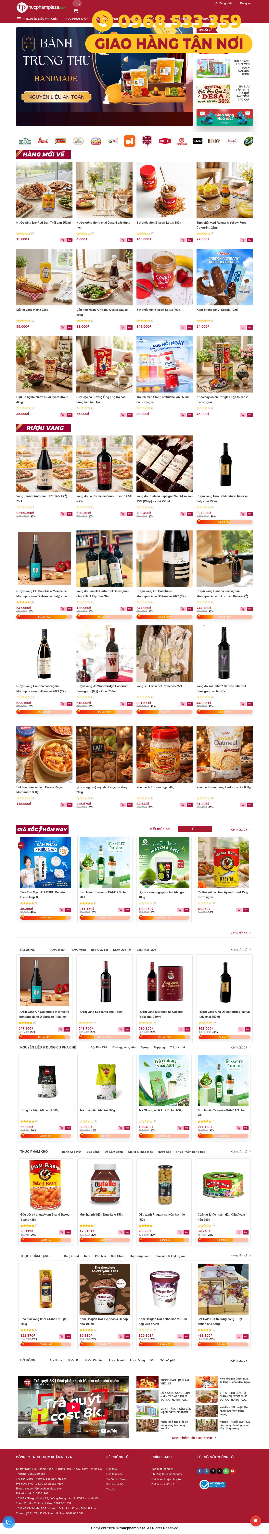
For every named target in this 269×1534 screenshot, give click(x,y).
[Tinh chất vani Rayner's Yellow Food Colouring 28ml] (225, 190)
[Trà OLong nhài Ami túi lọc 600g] (164, 1080)
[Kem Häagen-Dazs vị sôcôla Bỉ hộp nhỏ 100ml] (105, 1289)
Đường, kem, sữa (124, 1047)
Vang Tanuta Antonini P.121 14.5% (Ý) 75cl (41, 498)
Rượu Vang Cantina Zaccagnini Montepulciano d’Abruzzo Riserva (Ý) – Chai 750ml (223, 593)
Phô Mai (100, 1256)
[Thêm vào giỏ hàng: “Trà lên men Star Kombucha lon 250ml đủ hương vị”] (190, 415)
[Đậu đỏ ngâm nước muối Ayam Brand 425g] (44, 364)
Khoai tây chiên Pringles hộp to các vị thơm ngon (222, 399)
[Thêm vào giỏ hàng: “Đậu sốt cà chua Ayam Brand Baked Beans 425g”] (68, 1232)
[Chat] (255, 1520)
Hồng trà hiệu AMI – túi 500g (39, 1110)
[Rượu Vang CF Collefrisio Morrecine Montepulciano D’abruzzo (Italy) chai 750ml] (44, 558)
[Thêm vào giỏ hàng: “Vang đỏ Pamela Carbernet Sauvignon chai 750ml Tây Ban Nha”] (130, 609)
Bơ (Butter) (71, 1256)
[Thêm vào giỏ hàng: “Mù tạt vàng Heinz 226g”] (69, 327)
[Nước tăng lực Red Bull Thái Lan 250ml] (44, 190)
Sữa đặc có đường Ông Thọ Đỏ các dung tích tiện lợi (100, 399)
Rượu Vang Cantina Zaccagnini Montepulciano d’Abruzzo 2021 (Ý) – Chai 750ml (41, 688)
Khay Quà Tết (122, 949)
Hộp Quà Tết (99, 949)
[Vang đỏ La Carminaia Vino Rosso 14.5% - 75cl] (104, 463)
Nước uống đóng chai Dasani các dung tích (103, 225)
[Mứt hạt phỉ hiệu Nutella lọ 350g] (105, 1185)
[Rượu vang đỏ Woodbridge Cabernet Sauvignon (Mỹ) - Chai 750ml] (104, 653)
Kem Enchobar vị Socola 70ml (217, 309)
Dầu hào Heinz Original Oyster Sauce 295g (102, 312)
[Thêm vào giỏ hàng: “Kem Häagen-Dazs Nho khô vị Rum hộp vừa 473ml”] (186, 1336)
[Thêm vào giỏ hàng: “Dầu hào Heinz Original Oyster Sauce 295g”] (130, 327)
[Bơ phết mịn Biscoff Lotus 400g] (164, 277)
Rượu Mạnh (58, 949)
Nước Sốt (164, 1151)
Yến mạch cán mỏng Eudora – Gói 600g (224, 787)
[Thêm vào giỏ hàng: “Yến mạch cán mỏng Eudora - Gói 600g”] (250, 805)
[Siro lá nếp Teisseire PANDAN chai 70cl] (105, 862)
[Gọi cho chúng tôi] (226, 1471)
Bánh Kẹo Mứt (146, 949)
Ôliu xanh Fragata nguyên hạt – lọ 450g (162, 1217)
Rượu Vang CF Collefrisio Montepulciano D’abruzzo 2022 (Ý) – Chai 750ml (161, 593)
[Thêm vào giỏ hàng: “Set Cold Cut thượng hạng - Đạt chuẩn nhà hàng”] (246, 1336)
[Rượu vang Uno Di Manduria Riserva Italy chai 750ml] (225, 463)
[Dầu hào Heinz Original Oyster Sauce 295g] (104, 277)
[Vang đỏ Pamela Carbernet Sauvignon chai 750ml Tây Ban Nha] (104, 558)
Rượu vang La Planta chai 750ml (101, 1011)
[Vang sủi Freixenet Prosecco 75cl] (164, 653)
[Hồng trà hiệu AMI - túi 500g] (45, 1080)
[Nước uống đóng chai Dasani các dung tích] (104, 190)
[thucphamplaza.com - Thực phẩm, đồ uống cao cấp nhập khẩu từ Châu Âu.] (41, 7)
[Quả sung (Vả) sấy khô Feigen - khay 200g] (104, 754)
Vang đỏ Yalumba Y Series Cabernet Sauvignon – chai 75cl (221, 688)
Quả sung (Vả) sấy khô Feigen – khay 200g (101, 789)
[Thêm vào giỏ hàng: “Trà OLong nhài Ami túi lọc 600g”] (186, 1128)
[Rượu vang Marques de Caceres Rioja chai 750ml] (165, 982)
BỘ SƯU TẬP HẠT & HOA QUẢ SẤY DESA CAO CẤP (243, 93)
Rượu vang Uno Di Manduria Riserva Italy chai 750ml (222, 498)
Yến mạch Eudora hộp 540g (155, 787)
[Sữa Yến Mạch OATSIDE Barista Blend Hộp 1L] (45, 862)
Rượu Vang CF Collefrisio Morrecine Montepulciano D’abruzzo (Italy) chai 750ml (41, 593)
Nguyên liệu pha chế (41, 19)
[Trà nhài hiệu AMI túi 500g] (105, 1080)
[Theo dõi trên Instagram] (206, 1471)
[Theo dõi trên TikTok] (213, 1471)
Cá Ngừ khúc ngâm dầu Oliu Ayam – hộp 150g (222, 1217)
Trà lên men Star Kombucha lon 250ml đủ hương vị (162, 399)
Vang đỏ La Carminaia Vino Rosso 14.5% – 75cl (104, 498)
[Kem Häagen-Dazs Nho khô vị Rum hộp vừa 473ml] (164, 1289)
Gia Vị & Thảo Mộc (140, 1151)
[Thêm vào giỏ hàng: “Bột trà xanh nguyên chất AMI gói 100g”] (186, 910)
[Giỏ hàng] (76, 11)
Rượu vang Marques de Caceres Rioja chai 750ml (161, 1014)
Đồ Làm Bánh (114, 1151)
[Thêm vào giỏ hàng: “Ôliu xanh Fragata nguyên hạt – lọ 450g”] (186, 1232)
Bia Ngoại (56, 1360)
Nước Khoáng (94, 1360)
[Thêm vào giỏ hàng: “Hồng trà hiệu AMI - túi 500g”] (68, 1128)
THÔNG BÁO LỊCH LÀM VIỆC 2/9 (174, 1382)
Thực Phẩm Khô (75, 19)
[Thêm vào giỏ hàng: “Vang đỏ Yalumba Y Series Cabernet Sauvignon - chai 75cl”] (250, 704)
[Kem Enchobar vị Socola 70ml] (225, 277)
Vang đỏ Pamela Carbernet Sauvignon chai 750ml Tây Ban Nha (102, 593)
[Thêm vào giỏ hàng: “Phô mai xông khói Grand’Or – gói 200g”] (68, 1336)
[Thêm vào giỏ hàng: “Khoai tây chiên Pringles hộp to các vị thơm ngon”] (250, 415)
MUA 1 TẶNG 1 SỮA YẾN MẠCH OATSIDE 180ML (242, 68)
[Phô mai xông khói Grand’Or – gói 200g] (45, 1289)
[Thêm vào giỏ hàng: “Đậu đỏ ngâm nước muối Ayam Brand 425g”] (69, 415)
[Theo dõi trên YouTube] (233, 1471)
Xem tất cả (238, 829)
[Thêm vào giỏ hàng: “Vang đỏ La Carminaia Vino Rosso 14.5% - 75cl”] (130, 514)
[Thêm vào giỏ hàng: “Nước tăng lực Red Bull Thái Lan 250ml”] (69, 240)
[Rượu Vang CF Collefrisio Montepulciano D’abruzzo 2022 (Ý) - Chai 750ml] (164, 558)
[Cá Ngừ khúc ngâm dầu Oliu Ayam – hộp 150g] (223, 1185)
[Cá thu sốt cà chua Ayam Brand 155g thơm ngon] (223, 862)
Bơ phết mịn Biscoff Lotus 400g (158, 309)
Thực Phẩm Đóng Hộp (191, 1151)
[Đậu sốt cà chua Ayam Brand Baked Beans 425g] (45, 1185)
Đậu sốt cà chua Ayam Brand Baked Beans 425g (45, 1217)
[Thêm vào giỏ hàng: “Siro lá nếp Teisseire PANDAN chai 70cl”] (127, 910)
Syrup (145, 1047)
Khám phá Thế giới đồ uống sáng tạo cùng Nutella (174, 1425)
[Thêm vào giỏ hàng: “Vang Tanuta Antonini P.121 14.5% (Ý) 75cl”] (69, 514)
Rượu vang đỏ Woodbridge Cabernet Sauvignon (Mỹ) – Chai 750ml (102, 688)
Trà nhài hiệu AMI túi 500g (97, 1110)
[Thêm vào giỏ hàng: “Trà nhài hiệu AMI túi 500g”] (127, 1128)
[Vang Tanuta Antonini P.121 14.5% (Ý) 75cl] (44, 463)
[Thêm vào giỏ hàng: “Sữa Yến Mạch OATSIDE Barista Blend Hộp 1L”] (68, 910)
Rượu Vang (78, 949)
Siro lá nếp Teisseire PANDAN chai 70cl (103, 894)
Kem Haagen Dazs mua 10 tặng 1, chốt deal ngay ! (235, 1382)
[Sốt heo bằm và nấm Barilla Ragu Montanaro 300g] (44, 754)
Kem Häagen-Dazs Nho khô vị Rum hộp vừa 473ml (163, 1321)
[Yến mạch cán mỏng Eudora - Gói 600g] (225, 754)
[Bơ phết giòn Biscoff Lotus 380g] (164, 190)
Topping (159, 1047)
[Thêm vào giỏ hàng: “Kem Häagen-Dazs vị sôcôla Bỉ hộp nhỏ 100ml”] (127, 1336)
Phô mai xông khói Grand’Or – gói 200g (43, 1321)
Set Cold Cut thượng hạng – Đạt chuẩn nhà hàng (220, 1321)
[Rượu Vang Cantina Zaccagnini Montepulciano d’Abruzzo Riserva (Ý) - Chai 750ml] (225, 558)
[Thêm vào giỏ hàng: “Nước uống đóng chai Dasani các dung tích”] (130, 240)
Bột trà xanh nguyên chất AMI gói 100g (162, 894)
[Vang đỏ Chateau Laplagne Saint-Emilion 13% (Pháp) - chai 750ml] (164, 463)
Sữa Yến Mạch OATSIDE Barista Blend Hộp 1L (42, 894)
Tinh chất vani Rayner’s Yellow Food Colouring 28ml (222, 225)
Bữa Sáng (93, 1151)
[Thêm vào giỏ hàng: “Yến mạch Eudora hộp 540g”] (190, 805)
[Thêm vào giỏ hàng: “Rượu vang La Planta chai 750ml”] (127, 1029)
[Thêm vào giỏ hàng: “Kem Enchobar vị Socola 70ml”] (250, 327)
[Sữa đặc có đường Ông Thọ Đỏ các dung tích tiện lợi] (104, 364)
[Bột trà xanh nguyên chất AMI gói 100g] (164, 862)
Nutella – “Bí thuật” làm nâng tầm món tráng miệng (234, 1411)
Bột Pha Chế (99, 1047)
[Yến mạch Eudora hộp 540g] (164, 754)
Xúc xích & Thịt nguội (170, 1256)
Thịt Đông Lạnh (139, 1256)
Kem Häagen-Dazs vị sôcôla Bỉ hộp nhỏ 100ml (104, 1321)
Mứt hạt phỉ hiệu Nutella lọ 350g (101, 1214)
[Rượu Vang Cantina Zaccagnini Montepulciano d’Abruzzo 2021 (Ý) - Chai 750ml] (44, 653)
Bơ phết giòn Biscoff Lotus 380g (158, 222)
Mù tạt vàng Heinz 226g (32, 309)
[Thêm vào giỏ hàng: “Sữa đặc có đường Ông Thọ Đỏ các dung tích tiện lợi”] (130, 415)
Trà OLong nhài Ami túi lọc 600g (161, 1110)
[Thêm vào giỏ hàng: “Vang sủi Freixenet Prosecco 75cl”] (190, 704)
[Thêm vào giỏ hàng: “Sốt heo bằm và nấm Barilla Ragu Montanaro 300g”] (69, 805)
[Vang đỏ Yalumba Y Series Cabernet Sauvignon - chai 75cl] (225, 653)
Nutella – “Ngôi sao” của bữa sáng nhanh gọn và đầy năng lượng (235, 1425)
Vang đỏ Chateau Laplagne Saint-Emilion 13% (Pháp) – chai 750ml (164, 498)
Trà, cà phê (177, 1047)
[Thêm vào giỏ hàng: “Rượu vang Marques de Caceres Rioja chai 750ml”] (187, 1029)
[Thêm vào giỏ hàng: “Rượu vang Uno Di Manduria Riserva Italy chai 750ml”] (250, 514)
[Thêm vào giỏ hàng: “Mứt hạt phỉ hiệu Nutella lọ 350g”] (127, 1232)
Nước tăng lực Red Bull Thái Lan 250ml (43, 222)
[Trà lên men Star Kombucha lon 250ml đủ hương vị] (164, 364)
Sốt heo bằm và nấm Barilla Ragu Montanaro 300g (39, 789)
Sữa (152, 1360)
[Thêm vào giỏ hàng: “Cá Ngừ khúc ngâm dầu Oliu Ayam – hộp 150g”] (246, 1232)
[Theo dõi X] (220, 1471)
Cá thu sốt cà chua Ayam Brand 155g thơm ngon (223, 894)
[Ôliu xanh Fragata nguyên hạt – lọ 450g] (164, 1185)
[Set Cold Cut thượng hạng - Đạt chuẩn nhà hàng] (223, 1289)
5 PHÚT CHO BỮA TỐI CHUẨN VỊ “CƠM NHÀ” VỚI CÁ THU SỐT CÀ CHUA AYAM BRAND (234, 1397)
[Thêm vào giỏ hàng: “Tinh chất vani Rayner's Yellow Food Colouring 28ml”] (250, 240)
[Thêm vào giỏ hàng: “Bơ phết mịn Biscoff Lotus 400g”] (190, 327)
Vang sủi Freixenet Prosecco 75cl (159, 686)
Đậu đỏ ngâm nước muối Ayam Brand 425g (42, 399)
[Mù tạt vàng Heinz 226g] (44, 277)
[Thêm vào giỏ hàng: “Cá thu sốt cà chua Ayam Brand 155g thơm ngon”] (246, 910)
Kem (87, 1256)
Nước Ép (74, 1360)
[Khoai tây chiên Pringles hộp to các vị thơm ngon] (225, 364)
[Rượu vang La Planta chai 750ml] (105, 982)
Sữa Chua (117, 1256)
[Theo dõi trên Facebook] (200, 1471)
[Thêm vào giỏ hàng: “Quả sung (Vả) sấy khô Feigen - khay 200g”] (130, 805)
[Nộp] (78, 3)
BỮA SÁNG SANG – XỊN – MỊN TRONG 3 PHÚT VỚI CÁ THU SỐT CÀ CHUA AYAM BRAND (175, 1397)
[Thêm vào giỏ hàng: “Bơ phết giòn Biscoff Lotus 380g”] (190, 240)
